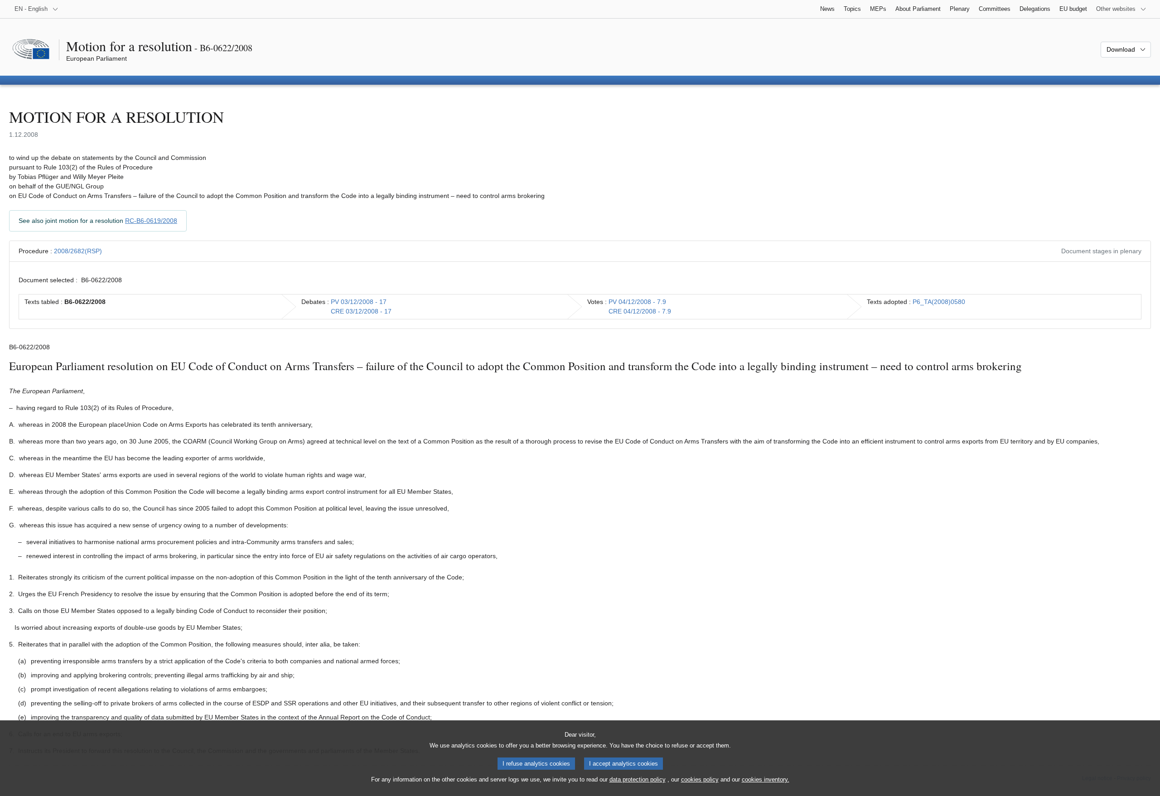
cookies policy (700, 779)
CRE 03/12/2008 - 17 (361, 311)
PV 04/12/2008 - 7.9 (637, 301)
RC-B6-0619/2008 (151, 220)
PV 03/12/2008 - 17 (359, 301)
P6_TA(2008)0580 (939, 301)
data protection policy (637, 779)
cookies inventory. (765, 779)
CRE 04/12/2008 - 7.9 (640, 311)
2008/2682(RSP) (78, 251)
